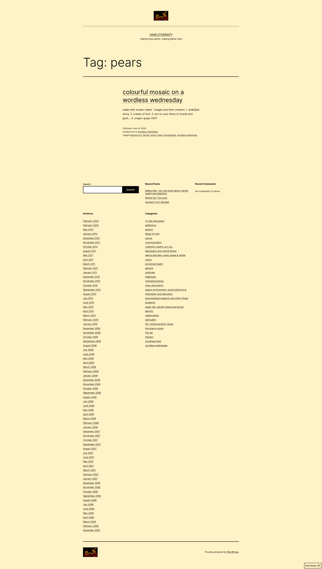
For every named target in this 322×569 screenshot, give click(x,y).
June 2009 (88, 354)
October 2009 (90, 337)
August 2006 (90, 500)
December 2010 (91, 276)
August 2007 (89, 448)
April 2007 (88, 466)
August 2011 (89, 251)
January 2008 (90, 427)
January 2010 (90, 324)
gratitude (150, 272)
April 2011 (88, 259)
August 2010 (89, 294)
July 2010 (88, 298)
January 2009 (90, 375)
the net (149, 332)
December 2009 (91, 328)
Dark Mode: (310, 565)
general (149, 268)
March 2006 (89, 521)
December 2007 (91, 431)
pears (160, 135)
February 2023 (91, 225)
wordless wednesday (148, 131)
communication (153, 242)
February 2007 (90, 474)
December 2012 (91, 238)
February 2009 (91, 371)
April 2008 (88, 414)
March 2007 (89, 470)
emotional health (154, 264)
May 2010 (88, 307)
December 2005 (91, 530)
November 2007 (91, 435)
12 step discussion (155, 221)
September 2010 (91, 289)
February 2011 (90, 268)
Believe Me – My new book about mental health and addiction (166, 192)
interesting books (154, 281)
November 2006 (91, 487)
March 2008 (89, 418)
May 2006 (88, 513)
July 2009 (88, 349)
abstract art (136, 135)
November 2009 (91, 332)
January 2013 (90, 233)
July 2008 (88, 401)
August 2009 (90, 345)
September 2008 (92, 392)
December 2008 (91, 380)
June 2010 (88, 302)
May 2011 (88, 255)
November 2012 (91, 242)
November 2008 (91, 384)
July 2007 (88, 453)
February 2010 (90, 319)
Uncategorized (153, 341)
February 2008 (91, 423)
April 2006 (88, 517)
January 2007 (90, 478)
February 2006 (91, 526)
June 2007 (88, 457)
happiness (150, 276)
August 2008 (90, 397)
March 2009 (89, 367)
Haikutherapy (161, 35)
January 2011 (90, 272)
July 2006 (88, 504)
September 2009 (92, 341)
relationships (152, 315)
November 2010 (91, 281)
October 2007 (90, 440)
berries (146, 135)
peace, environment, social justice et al (165, 289)
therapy (149, 337)
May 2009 (88, 358)
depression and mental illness (160, 251)
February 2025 (91, 221)
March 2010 (89, 315)
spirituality (150, 319)
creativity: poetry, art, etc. (159, 246)
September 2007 (92, 444)
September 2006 (92, 496)
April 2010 (88, 311)
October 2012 (90, 246)
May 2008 (88, 410)
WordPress (232, 552)
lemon (153, 135)
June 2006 (88, 508)
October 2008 (90, 388)
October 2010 (90, 285)
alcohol (149, 229)
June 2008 (88, 405)
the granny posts (154, 328)
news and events (154, 285)
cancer (148, 238)
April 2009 (88, 362)
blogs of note (152, 233)
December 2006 (91, 483)
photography (170, 135)
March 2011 (89, 264)
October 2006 (90, 491)
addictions (150, 225)
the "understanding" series (159, 324)
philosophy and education (159, 294)
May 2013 (88, 229)
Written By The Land (156, 198)
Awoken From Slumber (157, 202)
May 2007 (88, 461)
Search (87, 184)
